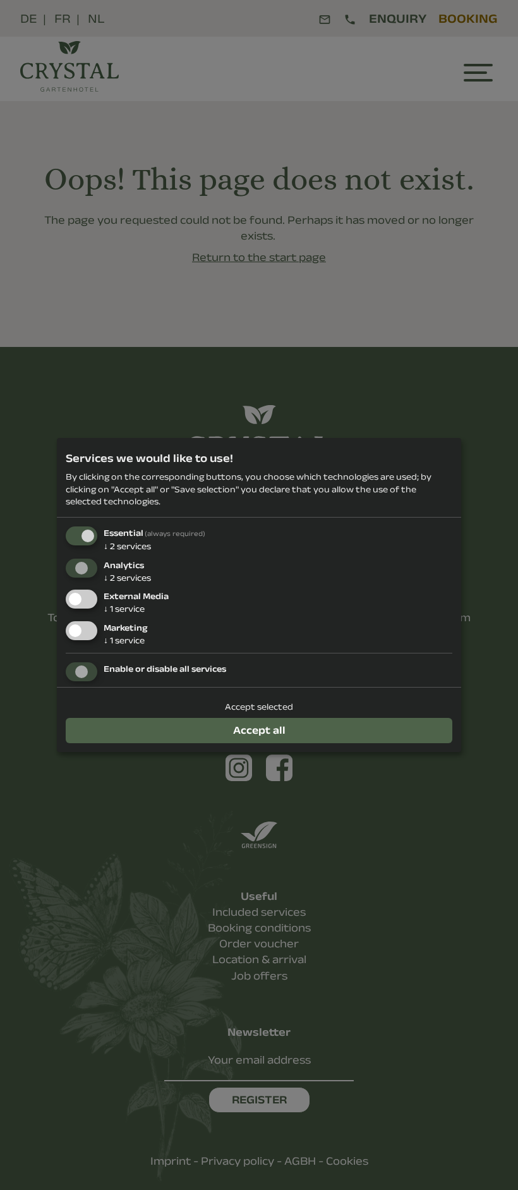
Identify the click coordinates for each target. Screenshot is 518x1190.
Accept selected (259, 706)
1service (124, 609)
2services (127, 546)
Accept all (259, 730)
